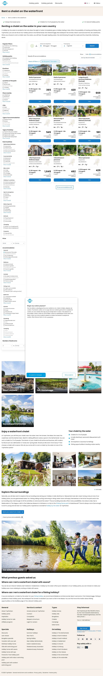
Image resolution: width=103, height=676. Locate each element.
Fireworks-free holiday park (10, 655)
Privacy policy (38, 672)
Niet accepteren (69, 375)
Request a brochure (33, 619)
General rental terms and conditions (23, 672)
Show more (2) (6, 77)
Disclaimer (46, 672)
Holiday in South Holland (59, 638)
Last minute (5, 636)
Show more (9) (6, 89)
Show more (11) (6, 64)
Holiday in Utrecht (57, 644)
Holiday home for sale (8, 619)
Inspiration (5, 616)
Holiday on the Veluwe (59, 652)
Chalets (54, 619)
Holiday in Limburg (57, 646)
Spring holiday (31, 638)
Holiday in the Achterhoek (60, 655)
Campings (55, 622)
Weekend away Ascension (35, 646)
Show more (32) (6, 101)
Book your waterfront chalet (12, 512)
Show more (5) (7, 315)
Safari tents (55, 625)
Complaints (30, 616)
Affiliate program (7, 622)
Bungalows (55, 616)
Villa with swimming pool (9, 646)
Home (3, 17)
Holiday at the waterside (59, 657)
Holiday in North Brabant (59, 649)
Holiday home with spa (9, 652)
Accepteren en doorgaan (35, 375)
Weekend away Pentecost (35, 649)
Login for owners (32, 622)
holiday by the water (53, 506)
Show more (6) (7, 337)
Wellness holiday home (9, 644)
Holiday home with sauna (9, 649)
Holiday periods (47, 3)
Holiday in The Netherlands (60, 633)
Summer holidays (32, 633)
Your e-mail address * (84, 620)
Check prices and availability (12, 517)
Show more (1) (6, 52)
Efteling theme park (62, 503)
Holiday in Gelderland (58, 641)
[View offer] (36, 45)
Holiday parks (34, 3)
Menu (98, 3)
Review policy (53, 672)
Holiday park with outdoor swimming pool (10, 664)
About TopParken (7, 611)
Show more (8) (7, 164)
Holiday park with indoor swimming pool (12, 659)
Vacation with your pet (9, 641)
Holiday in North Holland (59, 636)
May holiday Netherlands (34, 641)
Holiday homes (56, 611)
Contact (29, 614)
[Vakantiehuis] (32, 45)
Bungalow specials (7, 638)
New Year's (30, 636)
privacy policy (92, 630)
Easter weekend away (34, 644)
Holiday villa (55, 614)
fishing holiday (38, 596)
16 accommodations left (64, 187)
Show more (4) (6, 138)
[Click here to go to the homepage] (5, 3)
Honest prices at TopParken (36, 611)
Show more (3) (6, 126)
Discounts (58, 3)
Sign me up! (83, 628)
